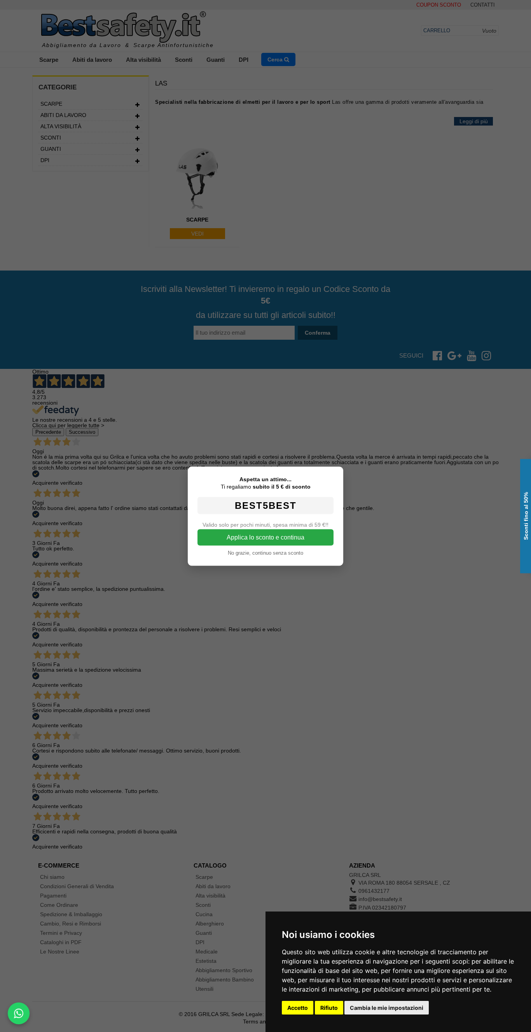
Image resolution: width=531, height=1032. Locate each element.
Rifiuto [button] (329, 1007)
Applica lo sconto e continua (265, 537)
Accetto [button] (297, 1007)
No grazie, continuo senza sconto (265, 552)
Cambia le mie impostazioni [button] (386, 1007)
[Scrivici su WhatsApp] (18, 1013)
